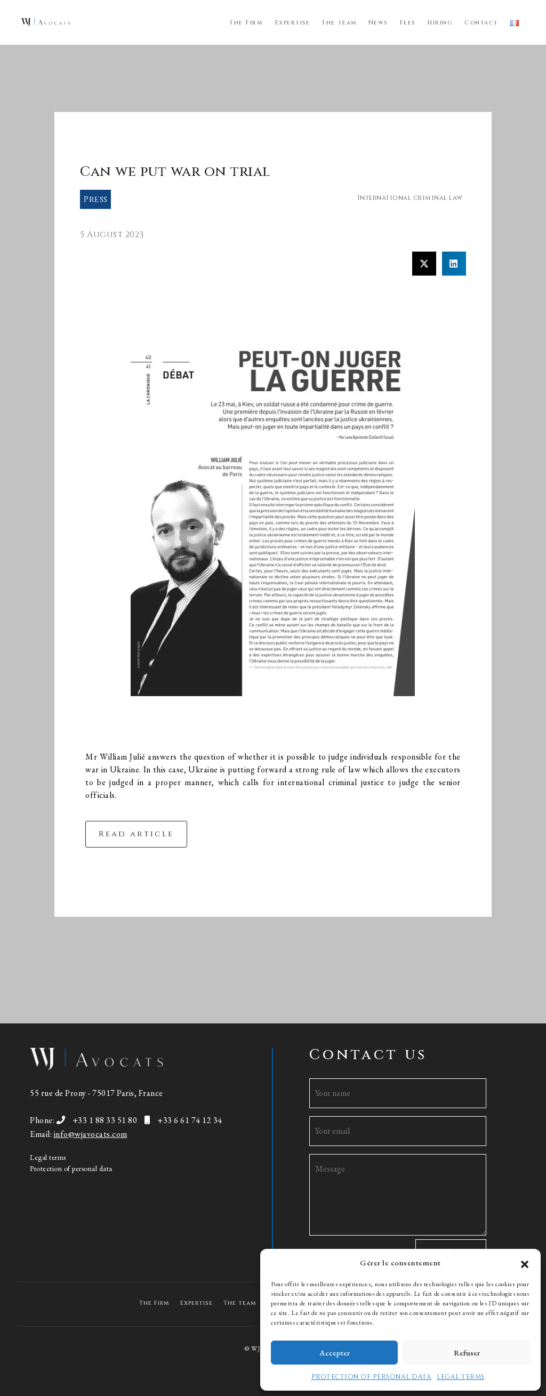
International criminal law (410, 197)
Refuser (467, 1352)
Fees (407, 23)
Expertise (292, 23)
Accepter (334, 1352)
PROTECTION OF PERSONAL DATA (371, 1377)
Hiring (440, 23)
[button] (524, 1262)
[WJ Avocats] (45, 21)
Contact (481, 23)
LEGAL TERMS (461, 1377)
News (378, 23)
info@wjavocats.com (90, 1134)
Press (96, 199)
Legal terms (48, 1157)
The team (339, 23)
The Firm (245, 23)
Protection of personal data (71, 1168)
